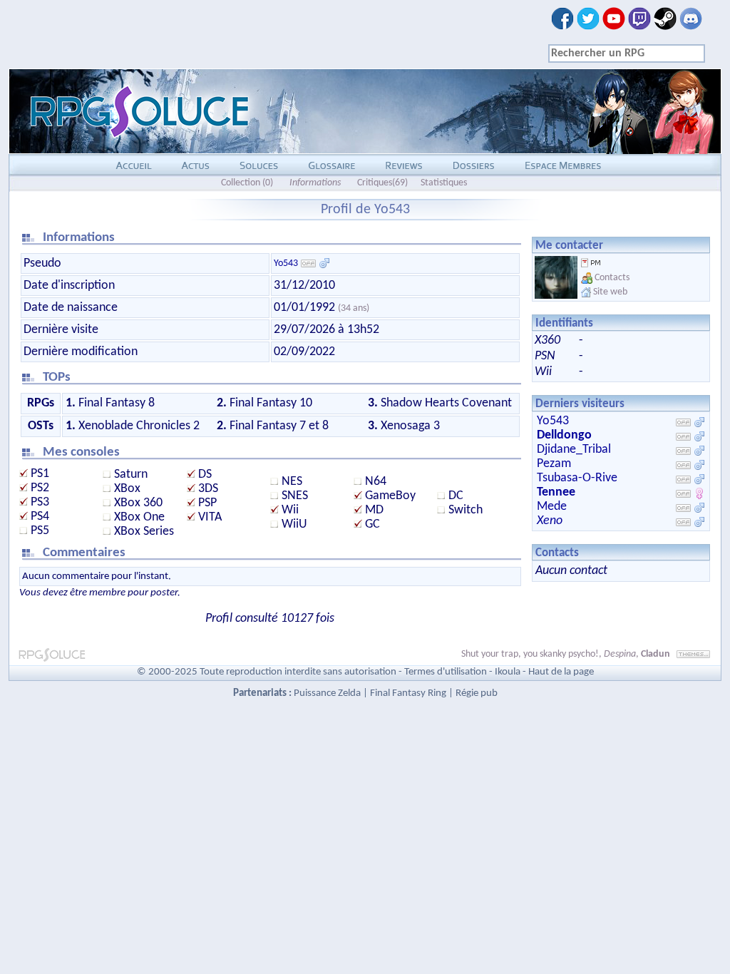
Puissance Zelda (327, 693)
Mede (552, 506)
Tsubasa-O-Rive (577, 478)
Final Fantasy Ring (408, 693)
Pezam (554, 464)
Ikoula (507, 672)
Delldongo (564, 435)
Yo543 (286, 263)
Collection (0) (247, 183)
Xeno (549, 521)
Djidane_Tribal (574, 449)
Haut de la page (561, 672)
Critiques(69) (382, 183)
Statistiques (444, 183)
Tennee (556, 492)
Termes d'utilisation (445, 672)
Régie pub (477, 693)
